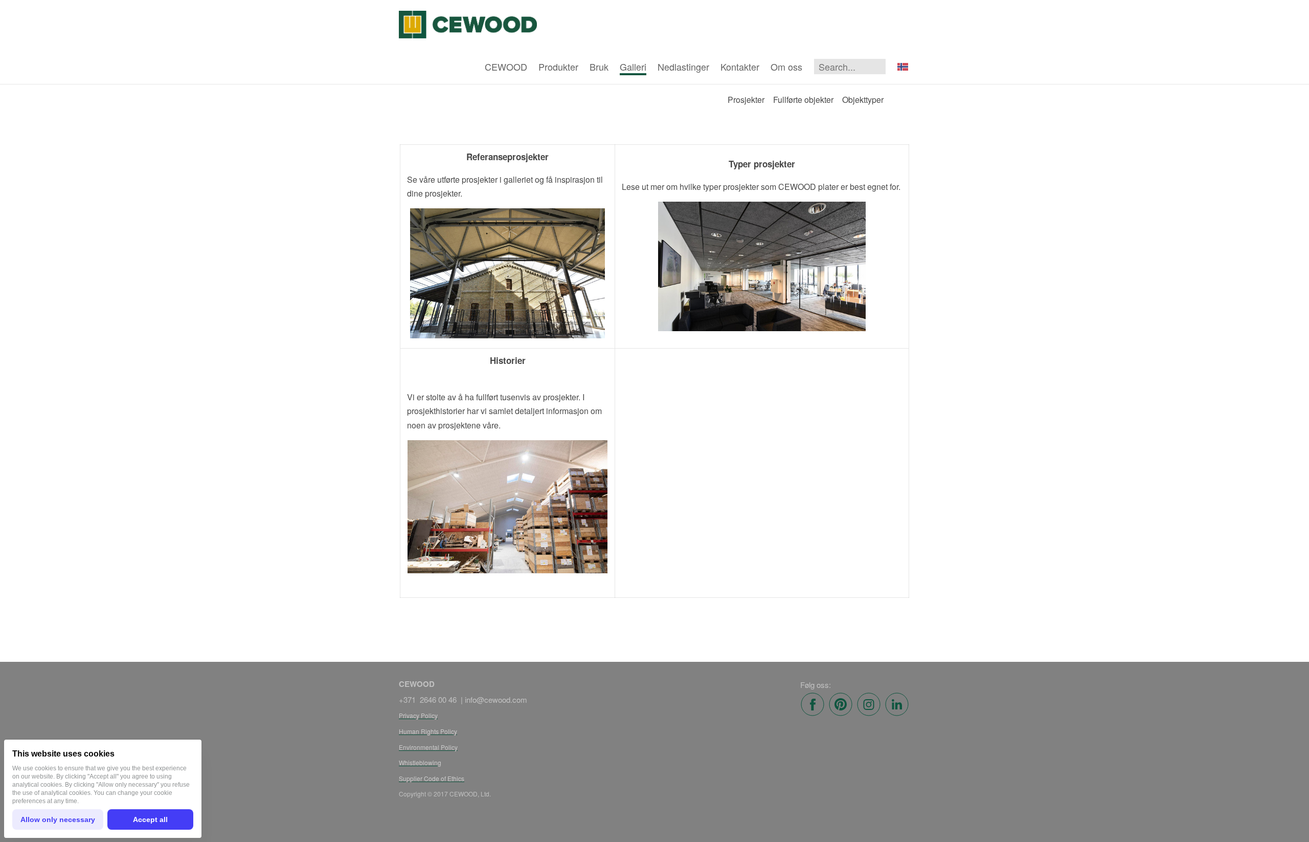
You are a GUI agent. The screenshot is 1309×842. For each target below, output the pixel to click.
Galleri (633, 66)
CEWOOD (506, 66)
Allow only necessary (57, 819)
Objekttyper (863, 99)
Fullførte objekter (803, 99)
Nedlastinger (683, 66)
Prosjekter (746, 99)
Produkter (558, 66)
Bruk (599, 66)
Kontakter (739, 66)
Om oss (786, 66)
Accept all (150, 819)
